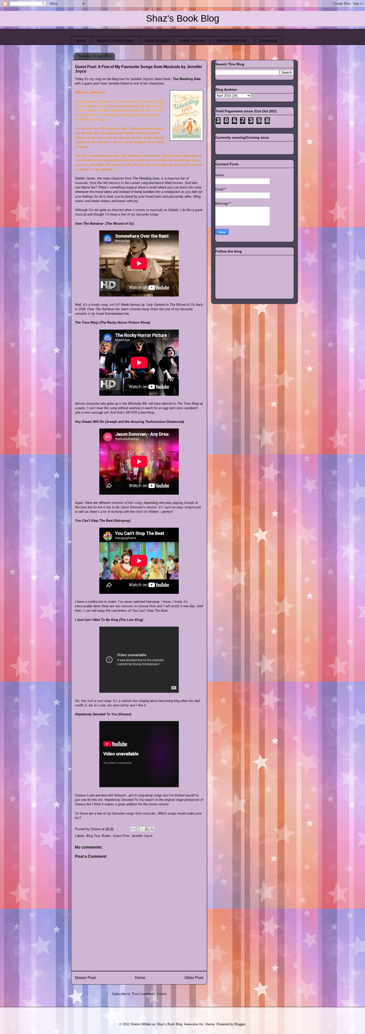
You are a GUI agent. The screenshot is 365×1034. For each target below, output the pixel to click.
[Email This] (132, 829)
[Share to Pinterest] (151, 829)
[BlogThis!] (137, 829)
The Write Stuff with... (232, 41)
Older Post (193, 978)
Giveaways (268, 41)
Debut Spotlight (157, 41)
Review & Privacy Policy (115, 41)
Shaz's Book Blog (182, 18)
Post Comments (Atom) (149, 994)
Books (106, 836)
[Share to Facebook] (147, 829)
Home (81, 41)
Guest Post (121, 836)
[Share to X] (142, 829)
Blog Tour (93, 836)
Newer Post (85, 978)
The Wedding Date (187, 79)
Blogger (239, 1024)
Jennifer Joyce (141, 836)
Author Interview (192, 41)
